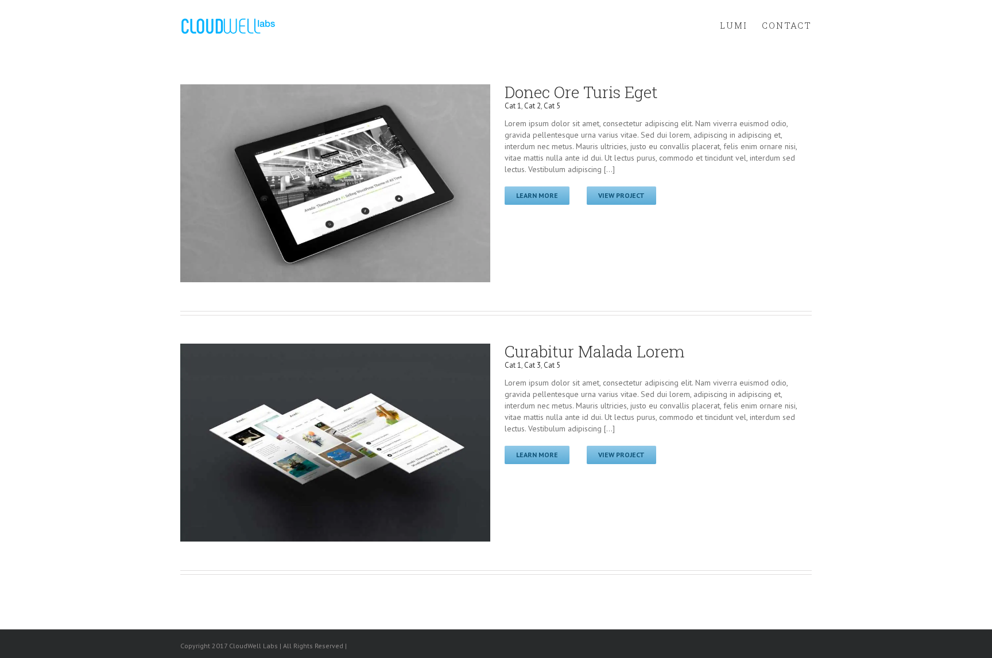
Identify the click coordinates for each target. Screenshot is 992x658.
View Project (621, 195)
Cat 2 (532, 106)
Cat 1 (513, 106)
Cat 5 (552, 106)
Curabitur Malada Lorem (594, 351)
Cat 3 (532, 365)
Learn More (537, 195)
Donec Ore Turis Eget (581, 92)
